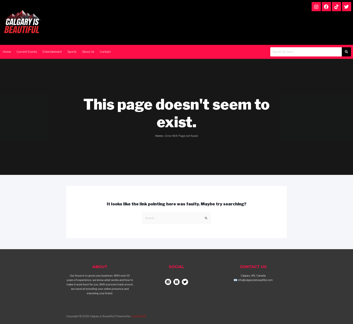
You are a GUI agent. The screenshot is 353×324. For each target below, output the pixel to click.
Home (7, 52)
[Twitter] (346, 6)
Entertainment (52, 52)
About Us (88, 52)
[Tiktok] (336, 6)
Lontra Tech (138, 316)
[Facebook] (326, 6)
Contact (105, 52)
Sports (71, 52)
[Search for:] (176, 218)
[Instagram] (316, 6)
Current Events (27, 52)
